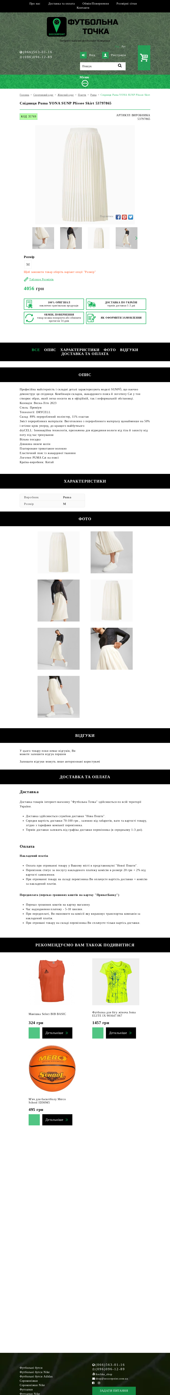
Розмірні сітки (127, 3)
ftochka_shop (104, 1374)
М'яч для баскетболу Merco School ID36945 (47, 1101)
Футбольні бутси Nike (35, 1372)
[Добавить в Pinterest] (124, 217)
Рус (124, 46)
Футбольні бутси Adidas (36, 1376)
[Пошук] (120, 66)
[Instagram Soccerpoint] (99, 1382)
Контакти (83, 7)
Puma (67, 497)
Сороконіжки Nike (32, 1385)
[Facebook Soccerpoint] (93, 1382)
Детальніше (54, 1033)
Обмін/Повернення (96, 3)
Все (36, 350)
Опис (50, 350)
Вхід (92, 55)
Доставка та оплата (61, 3)
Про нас (34, 3)
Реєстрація (118, 55)
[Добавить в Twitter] (130, 217)
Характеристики (80, 350)
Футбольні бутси (31, 1367)
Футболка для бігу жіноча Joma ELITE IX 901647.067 (114, 1014)
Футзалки (26, 1389)
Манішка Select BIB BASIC (47, 1014)
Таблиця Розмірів (41, 279)
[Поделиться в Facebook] (118, 217)
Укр (117, 46)
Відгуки (129, 350)
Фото (110, 350)
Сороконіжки (29, 1380)
